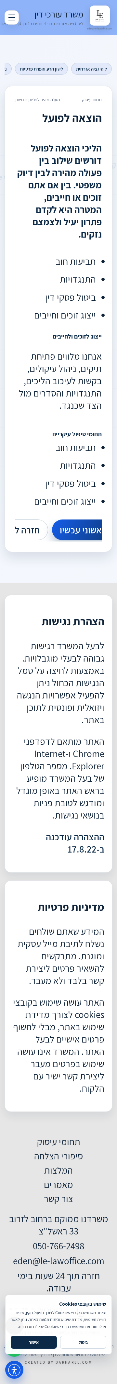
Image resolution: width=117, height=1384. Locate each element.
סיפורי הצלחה (58, 1156)
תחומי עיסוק (58, 1141)
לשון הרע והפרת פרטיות (41, 69)
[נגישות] (14, 1370)
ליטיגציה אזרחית (91, 69)
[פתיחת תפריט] (12, 17)
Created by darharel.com (58, 1362)
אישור (34, 1342)
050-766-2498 (58, 1246)
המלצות (58, 1170)
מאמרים (58, 1184)
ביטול (83, 1342)
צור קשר (58, 1198)
